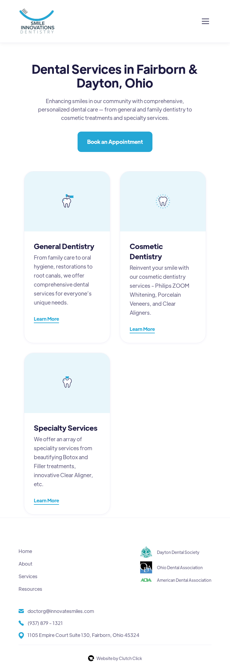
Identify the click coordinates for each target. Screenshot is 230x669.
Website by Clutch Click (119, 658)
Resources (30, 589)
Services (28, 576)
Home (25, 551)
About (25, 563)
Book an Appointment (115, 141)
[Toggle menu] (205, 21)
